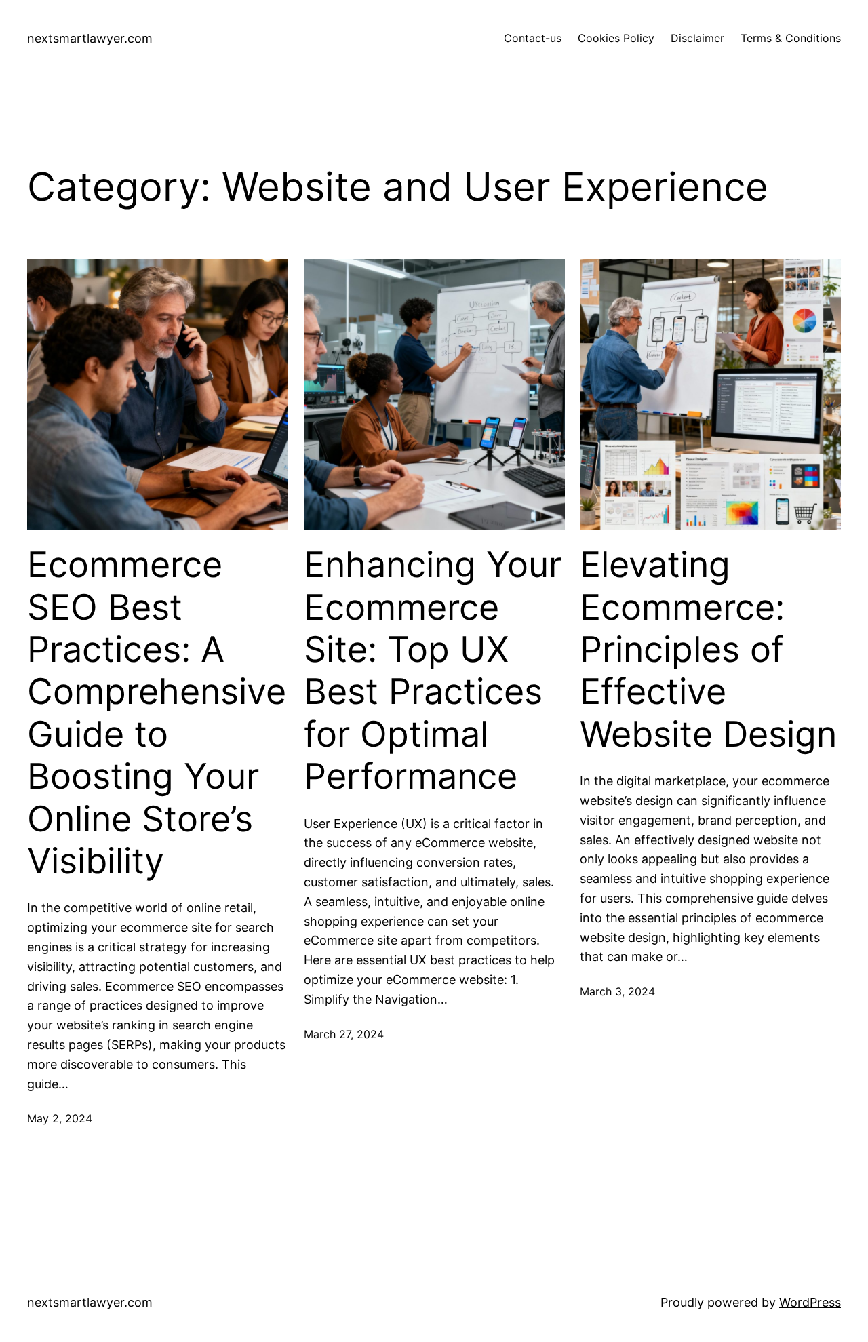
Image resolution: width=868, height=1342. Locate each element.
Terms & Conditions (791, 38)
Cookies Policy (616, 38)
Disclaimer (697, 38)
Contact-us (532, 38)
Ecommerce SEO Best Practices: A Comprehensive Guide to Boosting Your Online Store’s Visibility (156, 713)
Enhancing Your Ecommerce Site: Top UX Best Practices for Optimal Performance (432, 670)
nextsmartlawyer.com (90, 38)
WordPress (810, 1302)
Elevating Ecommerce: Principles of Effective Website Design (708, 649)
